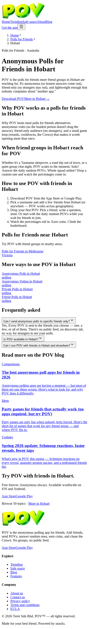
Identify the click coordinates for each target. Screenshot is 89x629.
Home (6, 22)
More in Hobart (38, 503)
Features (16, 576)
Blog (49, 22)
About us (16, 593)
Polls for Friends (21, 39)
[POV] (23, 18)
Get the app (9, 27)
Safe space (29, 22)
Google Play (24, 496)
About (41, 22)
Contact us (17, 597)
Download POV (13, 99)
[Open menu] (21, 27)
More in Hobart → (37, 99)
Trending (16, 22)
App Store (9, 496)
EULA (15, 609)
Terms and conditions (25, 605)
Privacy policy (20, 601)
